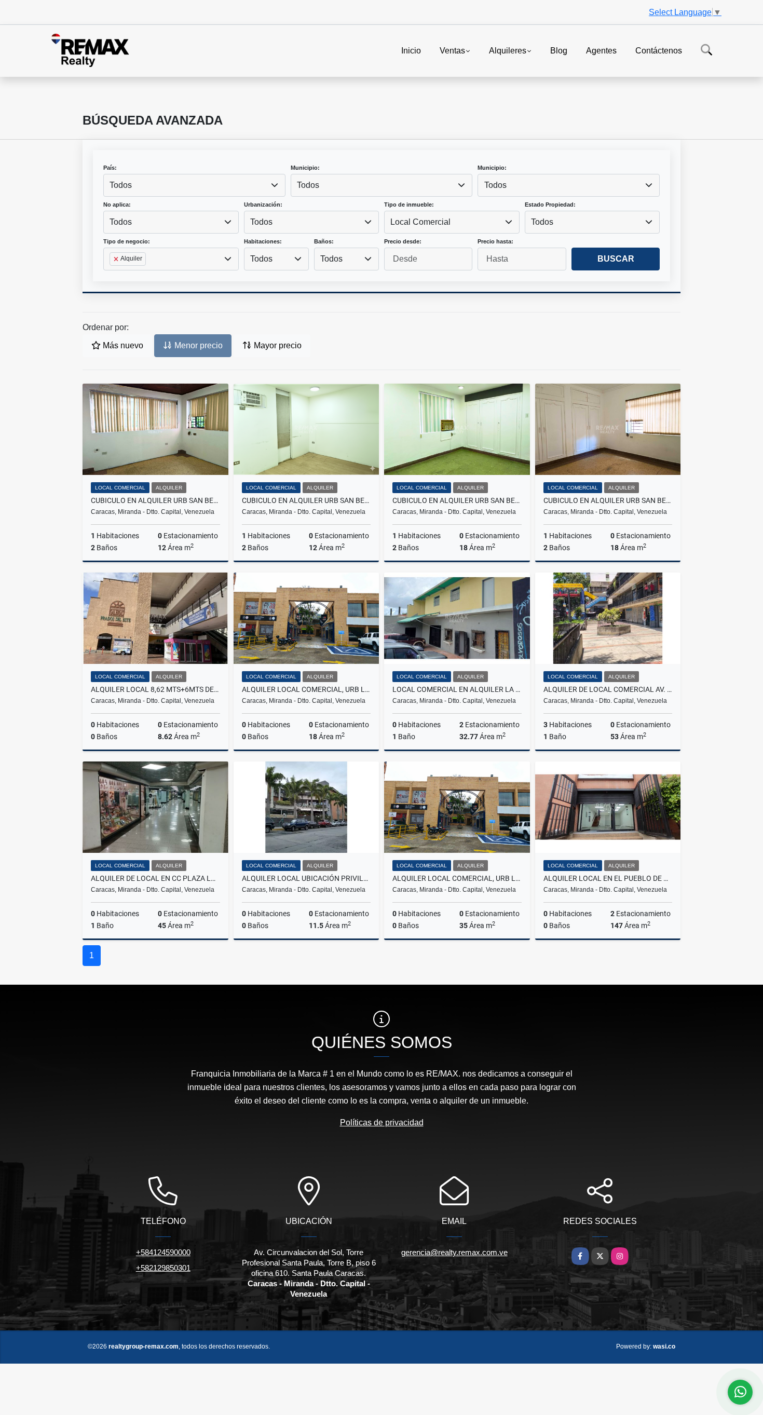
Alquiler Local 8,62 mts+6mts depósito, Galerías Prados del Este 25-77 (155, 689)
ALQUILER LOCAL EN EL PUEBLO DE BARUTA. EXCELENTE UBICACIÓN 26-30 (608, 878)
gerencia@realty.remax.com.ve (454, 1252)
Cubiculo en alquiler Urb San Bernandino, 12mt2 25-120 (306, 500)
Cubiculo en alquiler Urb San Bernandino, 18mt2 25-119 (608, 500)
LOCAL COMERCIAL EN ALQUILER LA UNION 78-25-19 (457, 689)
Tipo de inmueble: (409, 204)
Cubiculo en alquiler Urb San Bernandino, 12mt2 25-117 (155, 500)
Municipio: (305, 168)
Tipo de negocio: (126, 241)
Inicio (411, 50)
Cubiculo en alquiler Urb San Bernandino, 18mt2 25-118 (457, 500)
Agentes (601, 50)
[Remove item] (116, 259)
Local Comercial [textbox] (420, 221)
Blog (558, 50)
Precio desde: (402, 241)
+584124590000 (163, 1252)
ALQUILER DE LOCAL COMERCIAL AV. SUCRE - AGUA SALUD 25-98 (608, 689)
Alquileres (507, 50)
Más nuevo (122, 345)
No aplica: (117, 204)
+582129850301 (163, 1267)
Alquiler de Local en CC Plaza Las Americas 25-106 (155, 878)
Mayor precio (277, 345)
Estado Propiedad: (550, 204)
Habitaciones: (263, 241)
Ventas (452, 50)
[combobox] (194, 185)
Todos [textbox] (121, 185)
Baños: (324, 241)
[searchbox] (113, 275)
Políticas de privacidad (382, 1122)
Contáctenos (658, 50)
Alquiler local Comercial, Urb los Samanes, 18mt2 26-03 (306, 689)
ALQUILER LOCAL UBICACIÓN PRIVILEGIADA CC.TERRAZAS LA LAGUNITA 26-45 (306, 878)
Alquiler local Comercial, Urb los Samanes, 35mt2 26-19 (457, 878)
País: (110, 168)
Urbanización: (263, 204)
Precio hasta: (495, 241)
